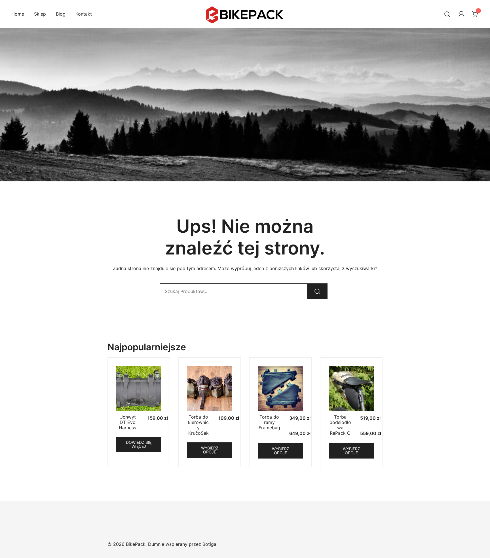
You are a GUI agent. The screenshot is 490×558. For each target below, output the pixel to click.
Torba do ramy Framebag (269, 422)
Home (17, 14)
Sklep (40, 14)
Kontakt (83, 14)
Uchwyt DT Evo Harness (127, 422)
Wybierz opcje (209, 449)
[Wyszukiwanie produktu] (447, 14)
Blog (61, 14)
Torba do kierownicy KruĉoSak (198, 425)
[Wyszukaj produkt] (317, 291)
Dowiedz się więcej (138, 444)
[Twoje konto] (461, 14)
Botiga (209, 544)
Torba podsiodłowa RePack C (340, 425)
